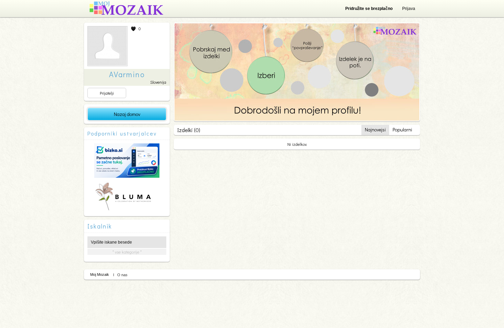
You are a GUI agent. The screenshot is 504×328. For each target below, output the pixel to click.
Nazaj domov (127, 114)
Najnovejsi (375, 129)
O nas (122, 275)
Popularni (402, 129)
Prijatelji (107, 93)
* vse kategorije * (127, 252)
